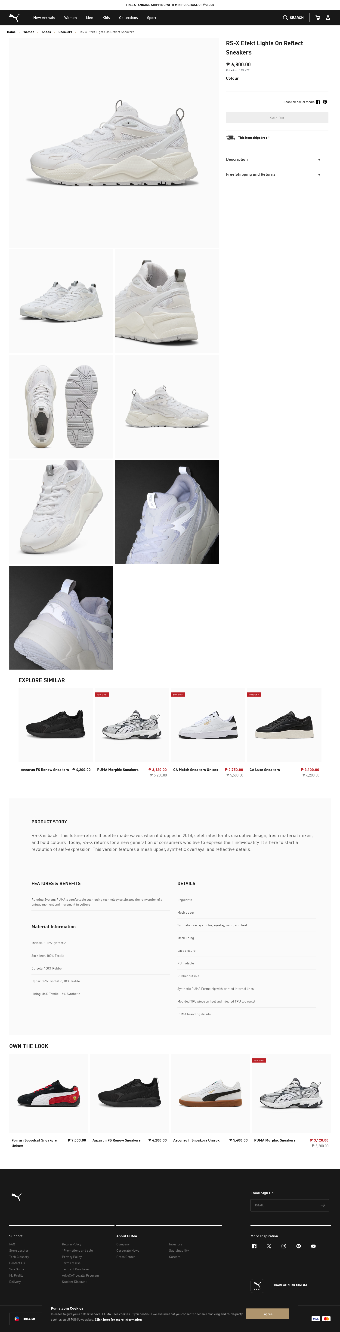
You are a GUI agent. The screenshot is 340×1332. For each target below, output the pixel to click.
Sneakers (65, 32)
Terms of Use (71, 1263)
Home (11, 32)
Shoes (46, 32)
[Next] (314, 734)
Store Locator (18, 1250)
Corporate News (127, 1250)
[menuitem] (44, 17)
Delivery (15, 1282)
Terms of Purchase (75, 1269)
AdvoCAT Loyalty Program (80, 1275)
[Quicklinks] (328, 17)
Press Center (125, 1257)
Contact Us (17, 1263)
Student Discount (74, 1282)
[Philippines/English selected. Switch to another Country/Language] (35, 1319)
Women (28, 32)
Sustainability (179, 1250)
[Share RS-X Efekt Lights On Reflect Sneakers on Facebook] (318, 101)
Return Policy (71, 1244)
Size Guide (16, 1269)
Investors (175, 1244)
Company (123, 1244)
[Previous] (26, 734)
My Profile (16, 1275)
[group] (56, 734)
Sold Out (277, 118)
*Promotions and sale (77, 1250)
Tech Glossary (19, 1257)
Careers (174, 1257)
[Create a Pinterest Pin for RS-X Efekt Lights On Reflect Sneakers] (324, 101)
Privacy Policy (72, 1257)
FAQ (12, 1244)
